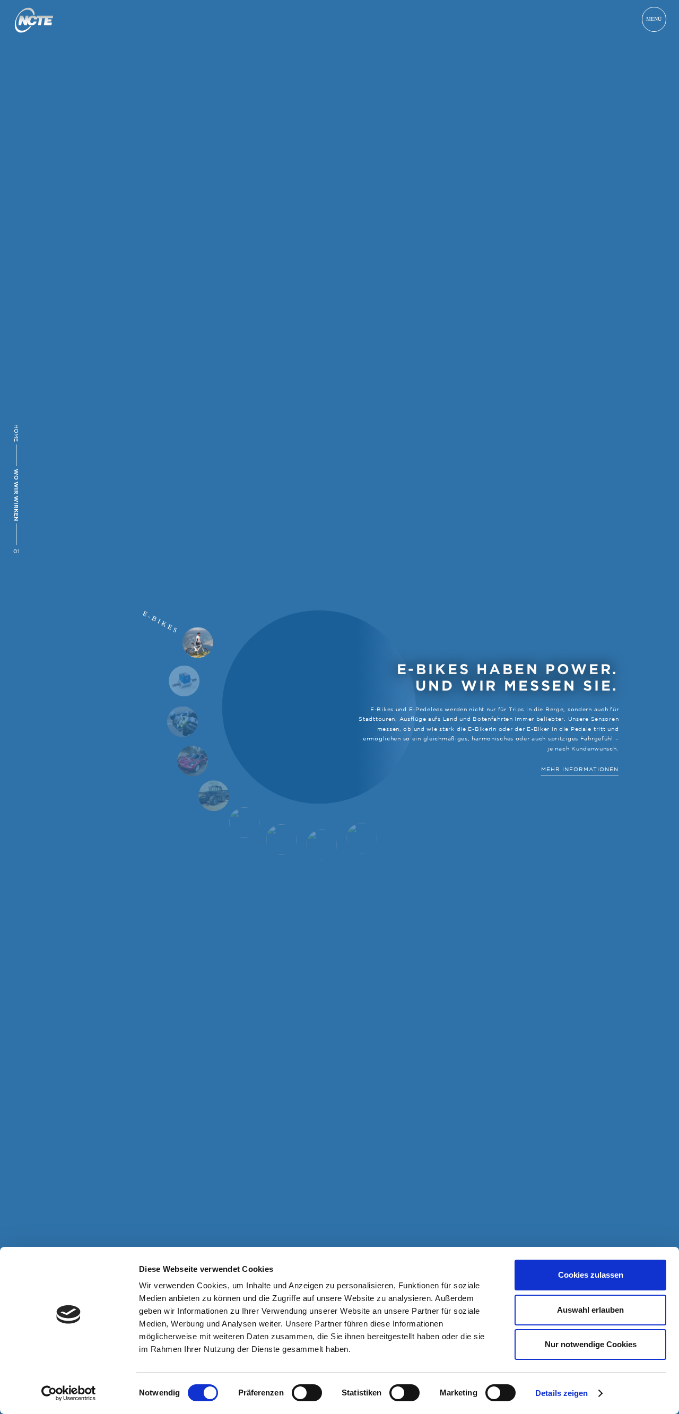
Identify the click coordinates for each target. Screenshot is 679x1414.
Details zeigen (561, 1393)
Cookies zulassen (590, 1274)
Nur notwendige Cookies (591, 1344)
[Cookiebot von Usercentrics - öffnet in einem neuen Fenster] (68, 1393)
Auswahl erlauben (590, 1309)
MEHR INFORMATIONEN (580, 769)
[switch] (307, 1392)
